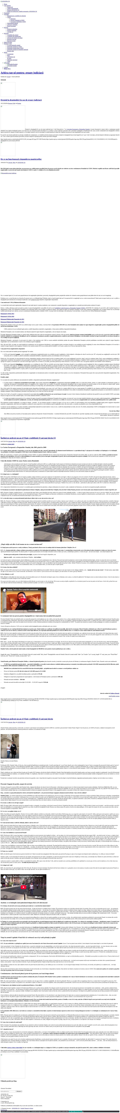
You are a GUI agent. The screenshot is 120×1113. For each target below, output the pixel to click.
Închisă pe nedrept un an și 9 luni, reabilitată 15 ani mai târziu (27, 719)
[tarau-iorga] (8, 715)
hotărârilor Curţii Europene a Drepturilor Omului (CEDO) (70, 308)
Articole (10, 162)
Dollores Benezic (114, 693)
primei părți (11, 444)
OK (70, 1111)
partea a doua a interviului (14, 1047)
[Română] (7, 62)
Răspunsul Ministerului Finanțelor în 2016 (12, 322)
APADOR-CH (21, 162)
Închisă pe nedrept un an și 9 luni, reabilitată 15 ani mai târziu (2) (28, 438)
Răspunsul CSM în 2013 (7, 313)
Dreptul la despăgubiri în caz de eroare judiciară (21, 100)
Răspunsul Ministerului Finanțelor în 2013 (12, 319)
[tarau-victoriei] (8, 434)
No (73, 1111)
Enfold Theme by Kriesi (27, 1108)
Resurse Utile (11, 103)
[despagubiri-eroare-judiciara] (8, 155)
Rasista (19, 103)
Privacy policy (78, 1111)
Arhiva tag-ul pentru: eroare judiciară (22, 72)
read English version (114, 696)
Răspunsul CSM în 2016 (7, 316)
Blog (14, 162)
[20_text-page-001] (8, 96)
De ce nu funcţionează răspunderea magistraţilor (21, 159)
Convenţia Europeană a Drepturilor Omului (78, 129)
